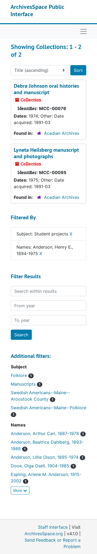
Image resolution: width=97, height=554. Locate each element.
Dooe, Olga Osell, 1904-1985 (41, 465)
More (18, 490)
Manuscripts (24, 384)
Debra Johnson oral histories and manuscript (46, 89)
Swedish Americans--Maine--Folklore (48, 407)
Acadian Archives (61, 133)
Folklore (19, 375)
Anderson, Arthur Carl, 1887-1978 (45, 433)
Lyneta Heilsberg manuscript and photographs (46, 153)
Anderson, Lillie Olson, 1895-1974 (45, 457)
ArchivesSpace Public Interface (37, 10)
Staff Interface (53, 527)
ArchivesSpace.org (44, 533)
